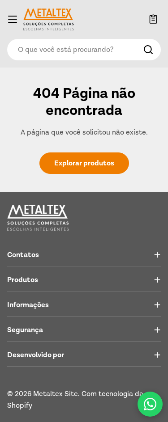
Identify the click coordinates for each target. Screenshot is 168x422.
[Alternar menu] (12, 19)
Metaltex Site (55, 394)
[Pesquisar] (148, 49)
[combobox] (84, 49)
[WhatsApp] (150, 404)
